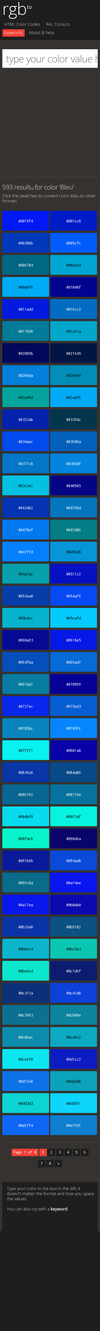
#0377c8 (25, 464)
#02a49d (25, 397)
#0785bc (25, 728)
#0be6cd (25, 971)
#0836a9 (25, 772)
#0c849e (73, 1015)
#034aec (25, 442)
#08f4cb (25, 839)
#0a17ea (25, 905)
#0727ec (25, 706)
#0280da (25, 375)
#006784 (25, 265)
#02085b (25, 353)
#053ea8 (25, 596)
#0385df (73, 464)
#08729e (73, 795)
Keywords (13, 32)
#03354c (73, 420)
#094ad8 (73, 861)
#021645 (73, 353)
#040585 (73, 486)
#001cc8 (73, 221)
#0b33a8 (25, 927)
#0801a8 (73, 750)
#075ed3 (73, 706)
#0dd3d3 (25, 1103)
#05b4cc (25, 618)
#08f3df (73, 817)
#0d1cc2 (73, 1059)
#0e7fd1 (73, 1125)
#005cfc (73, 243)
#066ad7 (73, 662)
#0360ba (73, 442)
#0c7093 (25, 1015)
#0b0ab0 (73, 905)
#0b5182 (73, 927)
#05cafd (73, 618)
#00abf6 (25, 287)
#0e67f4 (25, 1125)
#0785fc (73, 728)
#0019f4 (25, 221)
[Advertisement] (50, 122)
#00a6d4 (73, 265)
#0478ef (25, 530)
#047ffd (25, 552)
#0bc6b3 (73, 949)
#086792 (25, 795)
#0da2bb (73, 1081)
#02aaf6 (73, 397)
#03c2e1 (25, 486)
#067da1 (25, 684)
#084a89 (73, 772)
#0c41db (73, 993)
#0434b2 (25, 508)
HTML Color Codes (22, 24)
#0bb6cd (25, 949)
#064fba (25, 662)
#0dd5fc (73, 1103)
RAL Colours (58, 24)
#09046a (73, 839)
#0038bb (25, 243)
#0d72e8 (25, 1081)
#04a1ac (25, 574)
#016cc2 (73, 309)
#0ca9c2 (73, 1037)
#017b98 (25, 331)
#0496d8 (73, 552)
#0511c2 (73, 574)
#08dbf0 (25, 817)
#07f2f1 (25, 750)
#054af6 (73, 596)
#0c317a (25, 993)
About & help (41, 32)
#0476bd (73, 508)
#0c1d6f (73, 971)
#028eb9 (73, 375)
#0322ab (25, 420)
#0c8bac (25, 1037)
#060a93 (25, 640)
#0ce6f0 (25, 1059)
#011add (25, 309)
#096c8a (25, 883)
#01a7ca (73, 331)
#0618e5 (73, 640)
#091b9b (25, 861)
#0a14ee (73, 883)
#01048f (73, 287)
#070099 (73, 684)
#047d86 (73, 530)
